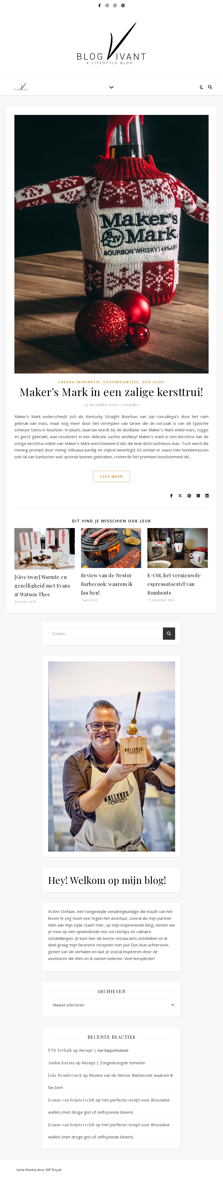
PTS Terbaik (60, 1050)
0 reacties (130, 404)
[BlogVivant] (22, 86)
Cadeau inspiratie (79, 382)
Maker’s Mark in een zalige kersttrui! (111, 391)
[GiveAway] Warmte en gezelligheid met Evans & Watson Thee (42, 586)
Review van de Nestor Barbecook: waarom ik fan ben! (107, 584)
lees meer (111, 476)
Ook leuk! (153, 382)
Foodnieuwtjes (121, 382)
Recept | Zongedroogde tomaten (113, 1062)
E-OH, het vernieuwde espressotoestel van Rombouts (174, 584)
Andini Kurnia (61, 1062)
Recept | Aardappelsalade (104, 1050)
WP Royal (53, 1169)
